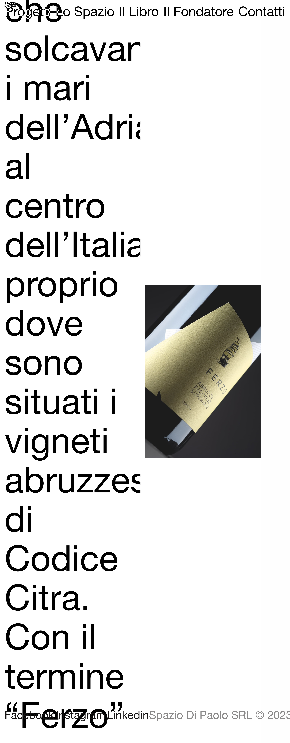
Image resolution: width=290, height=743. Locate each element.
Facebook (29, 715)
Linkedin (128, 715)
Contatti (261, 12)
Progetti (28, 12)
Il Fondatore (198, 12)
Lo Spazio (85, 12)
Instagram (80, 715)
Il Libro (139, 12)
